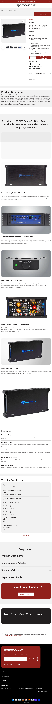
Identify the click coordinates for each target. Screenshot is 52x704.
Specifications (21, 14)
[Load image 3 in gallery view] (15, 47)
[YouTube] (19, 664)
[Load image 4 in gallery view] (20, 47)
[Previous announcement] (2, 1)
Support (27, 14)
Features (14, 14)
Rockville (27, 702)
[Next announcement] (49, 1)
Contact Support (25, 594)
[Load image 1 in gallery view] (7, 47)
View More (25, 535)
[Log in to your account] (46, 5)
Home (2, 10)
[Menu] (3, 5)
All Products (9, 10)
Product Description (6, 14)
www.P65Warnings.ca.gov (13, 635)
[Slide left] (3, 47)
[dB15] (31, 58)
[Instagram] (15, 664)
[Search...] (5, 5)
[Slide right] (24, 47)
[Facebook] (17, 664)
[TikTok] (21, 664)
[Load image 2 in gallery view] (11, 47)
